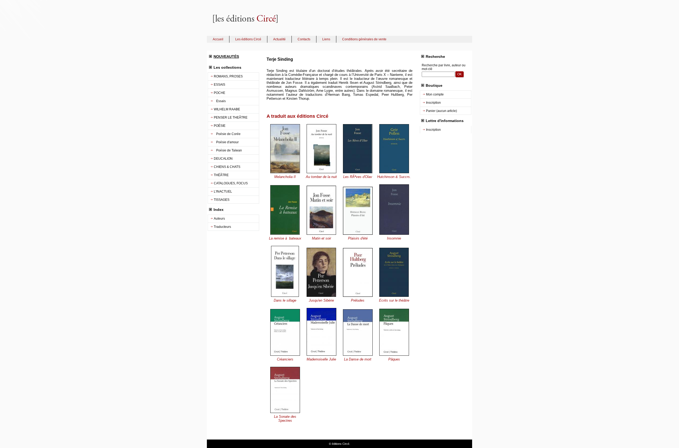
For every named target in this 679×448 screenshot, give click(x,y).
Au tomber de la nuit (321, 177)
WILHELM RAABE (227, 109)
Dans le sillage (285, 300)
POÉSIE (219, 126)
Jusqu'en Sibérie (321, 300)
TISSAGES (221, 200)
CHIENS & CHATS (227, 167)
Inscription (433, 103)
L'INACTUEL (223, 191)
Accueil (218, 39)
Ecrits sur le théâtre (394, 300)
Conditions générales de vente (364, 39)
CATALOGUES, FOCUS (231, 183)
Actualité (279, 39)
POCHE (219, 93)
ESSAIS (219, 84)
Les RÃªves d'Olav (357, 177)
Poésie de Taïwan (228, 150)
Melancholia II (285, 177)
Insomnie (394, 238)
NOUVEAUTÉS (226, 56)
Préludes (357, 300)
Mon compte (435, 94)
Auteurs (219, 218)
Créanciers (285, 359)
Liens (326, 39)
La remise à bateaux (285, 238)
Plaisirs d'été (358, 238)
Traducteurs (222, 227)
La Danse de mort (357, 359)
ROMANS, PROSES (228, 76)
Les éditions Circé (248, 39)
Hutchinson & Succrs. (394, 177)
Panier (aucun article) (441, 111)
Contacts (304, 39)
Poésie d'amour (226, 142)
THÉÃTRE (221, 175)
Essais (220, 101)
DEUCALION (223, 158)
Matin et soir (321, 238)
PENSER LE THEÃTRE (230, 117)
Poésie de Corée (227, 134)
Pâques (394, 359)
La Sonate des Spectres (285, 419)
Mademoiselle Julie (321, 359)
